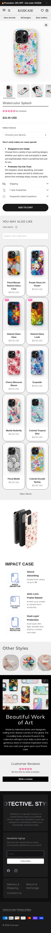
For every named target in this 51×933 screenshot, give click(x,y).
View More (26, 493)
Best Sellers (41, 17)
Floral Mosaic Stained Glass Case (14, 286)
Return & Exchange (32, 886)
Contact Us (14, 893)
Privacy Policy (24, 909)
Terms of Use (9, 909)
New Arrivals (9, 17)
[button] (9, 111)
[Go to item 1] (9, 91)
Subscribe (26, 861)
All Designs (26, 17)
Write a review (25, 779)
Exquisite (37, 382)
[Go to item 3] (37, 91)
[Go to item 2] (23, 91)
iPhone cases (13, 819)
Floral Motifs (14, 479)
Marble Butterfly (14, 430)
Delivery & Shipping (13, 886)
